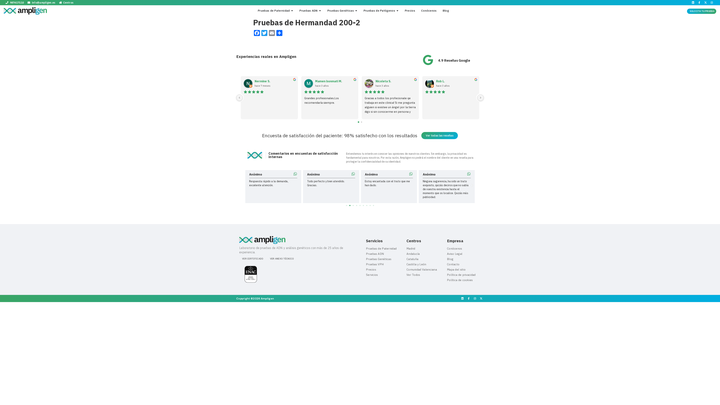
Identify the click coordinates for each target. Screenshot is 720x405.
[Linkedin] (693, 2)
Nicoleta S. (383, 81)
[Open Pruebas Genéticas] (356, 11)
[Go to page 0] (358, 122)
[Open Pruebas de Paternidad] (292, 11)
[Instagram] (711, 2)
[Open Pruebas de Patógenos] (397, 11)
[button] (247, 185)
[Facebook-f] (699, 2)
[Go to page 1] (361, 122)
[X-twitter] (705, 2)
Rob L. (440, 81)
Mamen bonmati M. (328, 81)
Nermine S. (262, 81)
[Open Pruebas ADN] (320, 11)
